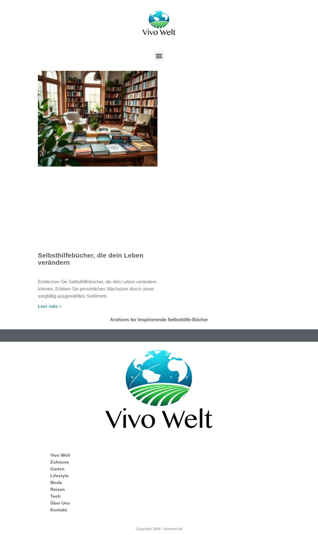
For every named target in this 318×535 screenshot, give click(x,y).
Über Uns (60, 503)
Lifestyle (59, 475)
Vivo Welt (60, 455)
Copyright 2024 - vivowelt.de (159, 529)
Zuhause (59, 462)
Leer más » (49, 306)
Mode (56, 482)
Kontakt (58, 509)
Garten (57, 468)
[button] (159, 56)
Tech (55, 496)
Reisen (57, 489)
